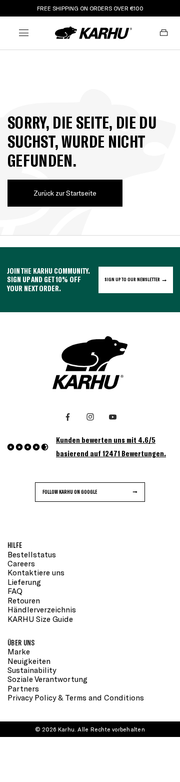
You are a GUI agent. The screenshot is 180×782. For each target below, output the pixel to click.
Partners (23, 688)
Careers (21, 563)
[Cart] (163, 33)
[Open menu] (23, 33)
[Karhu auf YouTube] (112, 417)
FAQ (15, 590)
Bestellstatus (32, 554)
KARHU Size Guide (40, 618)
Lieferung (24, 581)
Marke (19, 651)
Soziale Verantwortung (48, 678)
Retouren (24, 600)
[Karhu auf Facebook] (68, 417)
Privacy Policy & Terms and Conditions (76, 697)
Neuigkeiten (29, 660)
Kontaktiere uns (36, 572)
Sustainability (32, 669)
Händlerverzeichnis (42, 609)
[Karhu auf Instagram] (90, 417)
